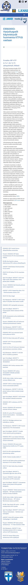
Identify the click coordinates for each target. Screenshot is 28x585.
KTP (17, 72)
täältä (17, 196)
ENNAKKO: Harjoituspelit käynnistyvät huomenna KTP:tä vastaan (13, 34)
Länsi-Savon (17, 200)
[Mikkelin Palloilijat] (6, 6)
